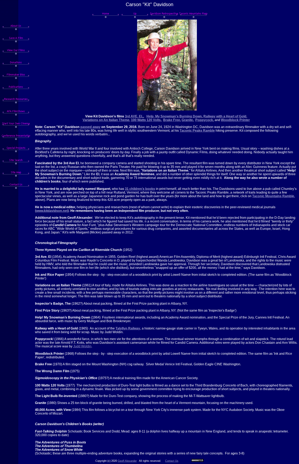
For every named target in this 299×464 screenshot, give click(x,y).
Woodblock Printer (235, 120)
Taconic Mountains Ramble (273, 196)
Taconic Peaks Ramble (197, 130)
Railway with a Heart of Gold (224, 116)
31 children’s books (140, 188)
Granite (187, 120)
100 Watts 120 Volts (146, 120)
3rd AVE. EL (134, 116)
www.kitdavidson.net (52, 210)
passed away (90, 127)
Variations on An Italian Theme (106, 120)
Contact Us (171, 460)
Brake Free (171, 120)
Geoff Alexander (127, 460)
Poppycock (204, 120)
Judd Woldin (82, 346)
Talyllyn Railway (128, 328)
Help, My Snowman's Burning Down (174, 116)
